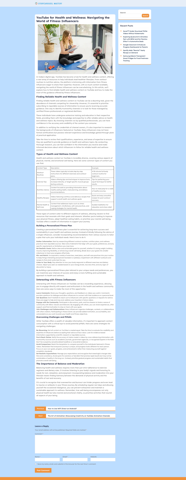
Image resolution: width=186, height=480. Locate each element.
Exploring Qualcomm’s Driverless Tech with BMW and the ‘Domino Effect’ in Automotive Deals (135, 39)
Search (123, 13)
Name (37, 457)
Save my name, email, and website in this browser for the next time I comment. (66, 464)
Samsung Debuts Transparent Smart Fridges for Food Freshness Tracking (135, 58)
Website (93, 457)
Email (65, 457)
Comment (39, 434)
